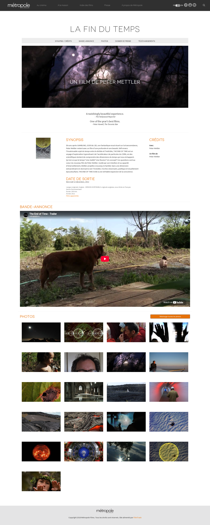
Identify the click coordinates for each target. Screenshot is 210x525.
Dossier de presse (123, 41)
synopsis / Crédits (63, 41)
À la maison (63, 5)
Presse (107, 5)
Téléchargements (146, 41)
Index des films (86, 5)
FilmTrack (137, 517)
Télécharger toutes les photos (170, 316)
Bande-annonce (86, 41)
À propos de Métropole (132, 5)
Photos (104, 41)
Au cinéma (41, 5)
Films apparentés (72, 196)
